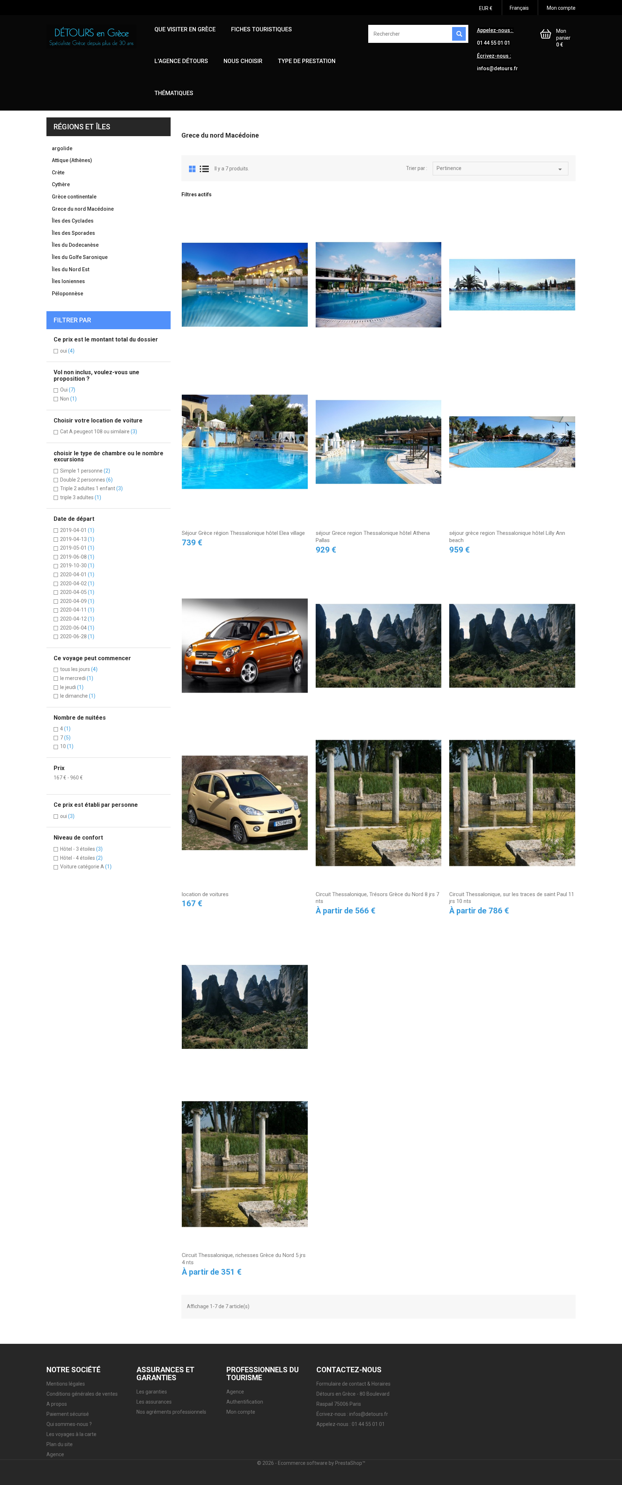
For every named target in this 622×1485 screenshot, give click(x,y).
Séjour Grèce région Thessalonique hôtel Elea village (243, 533)
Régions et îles (82, 126)
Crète (58, 172)
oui (67, 351)
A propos (56, 1404)
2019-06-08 (77, 557)
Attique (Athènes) (72, 160)
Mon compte (240, 1412)
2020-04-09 (77, 601)
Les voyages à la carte (71, 1434)
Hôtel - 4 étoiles (81, 858)
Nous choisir (243, 61)
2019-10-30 (77, 565)
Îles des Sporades (73, 233)
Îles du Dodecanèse (75, 245)
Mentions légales (65, 1384)
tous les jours (79, 669)
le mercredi (76, 678)
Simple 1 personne (85, 471)
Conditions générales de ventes (82, 1394)
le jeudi (72, 687)
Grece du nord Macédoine (83, 209)
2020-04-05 (77, 592)
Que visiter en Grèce (185, 29)
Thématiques (173, 93)
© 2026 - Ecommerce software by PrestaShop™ (311, 1463)
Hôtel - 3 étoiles (81, 849)
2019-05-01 (77, 548)
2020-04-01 (77, 574)
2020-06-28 (77, 636)
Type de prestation (306, 61)
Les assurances (154, 1402)
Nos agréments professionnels (171, 1412)
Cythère (61, 184)
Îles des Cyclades (73, 221)
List (204, 169)
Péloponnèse (67, 293)
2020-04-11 (77, 610)
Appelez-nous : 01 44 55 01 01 (350, 1424)
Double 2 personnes (86, 480)
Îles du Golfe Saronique (80, 257)
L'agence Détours (181, 61)
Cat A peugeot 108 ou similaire (98, 431)
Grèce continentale (74, 197)
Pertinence (500, 169)
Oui (67, 390)
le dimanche (77, 696)
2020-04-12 (77, 619)
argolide (62, 148)
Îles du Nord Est (70, 269)
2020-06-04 (77, 628)
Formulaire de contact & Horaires (353, 1384)
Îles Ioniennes (68, 281)
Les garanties (151, 1392)
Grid (192, 169)
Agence (55, 1454)
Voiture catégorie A (86, 866)
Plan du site (59, 1444)
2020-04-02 (77, 583)
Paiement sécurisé (67, 1414)
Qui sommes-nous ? (69, 1424)
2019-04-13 (77, 539)
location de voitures (205, 894)
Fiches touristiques (261, 29)
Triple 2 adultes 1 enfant (91, 488)
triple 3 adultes (80, 497)
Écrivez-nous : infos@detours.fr (352, 1414)
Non (68, 399)
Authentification (244, 1402)
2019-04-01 (77, 530)
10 (66, 746)
